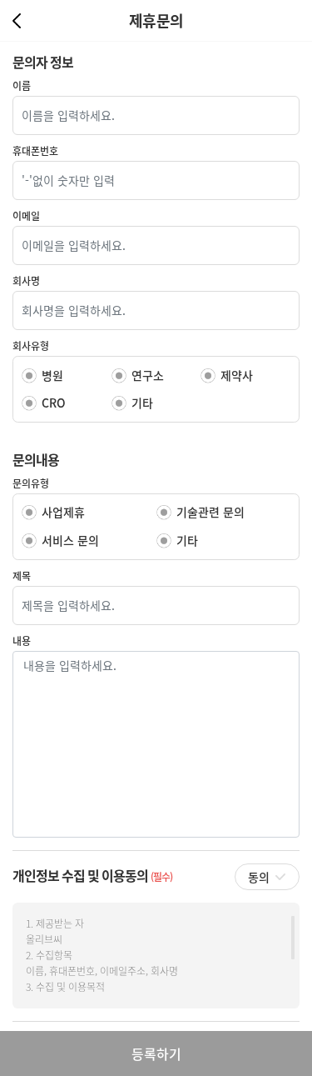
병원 (52, 375)
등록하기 (156, 1053)
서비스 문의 (70, 540)
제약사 (236, 375)
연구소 (147, 375)
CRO (54, 402)
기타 (142, 402)
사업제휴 (63, 511)
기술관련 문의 (210, 511)
